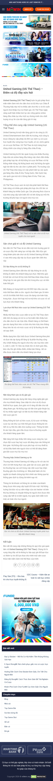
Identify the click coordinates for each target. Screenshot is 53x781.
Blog (5, 85)
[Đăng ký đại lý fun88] (26, 22)
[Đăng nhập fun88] (26, 70)
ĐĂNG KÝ (28, 9)
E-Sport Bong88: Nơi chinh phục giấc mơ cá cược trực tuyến (26, 665)
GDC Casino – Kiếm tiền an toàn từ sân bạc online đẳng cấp (38, 578)
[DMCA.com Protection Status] (38, 777)
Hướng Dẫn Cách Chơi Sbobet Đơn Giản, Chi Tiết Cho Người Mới (25, 673)
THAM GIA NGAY (43, 9)
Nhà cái (7, 704)
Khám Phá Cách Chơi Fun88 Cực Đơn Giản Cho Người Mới (26, 688)
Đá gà (6, 731)
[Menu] (3, 9)
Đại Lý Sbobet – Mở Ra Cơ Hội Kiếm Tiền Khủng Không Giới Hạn (26, 658)
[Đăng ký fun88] (26, 617)
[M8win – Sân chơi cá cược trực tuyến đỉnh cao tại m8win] (14, 9)
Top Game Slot (10, 717)
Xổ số (6, 722)
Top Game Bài (10, 708)
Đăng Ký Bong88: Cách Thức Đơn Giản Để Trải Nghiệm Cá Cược (26, 680)
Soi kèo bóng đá (11, 713)
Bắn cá (7, 726)
